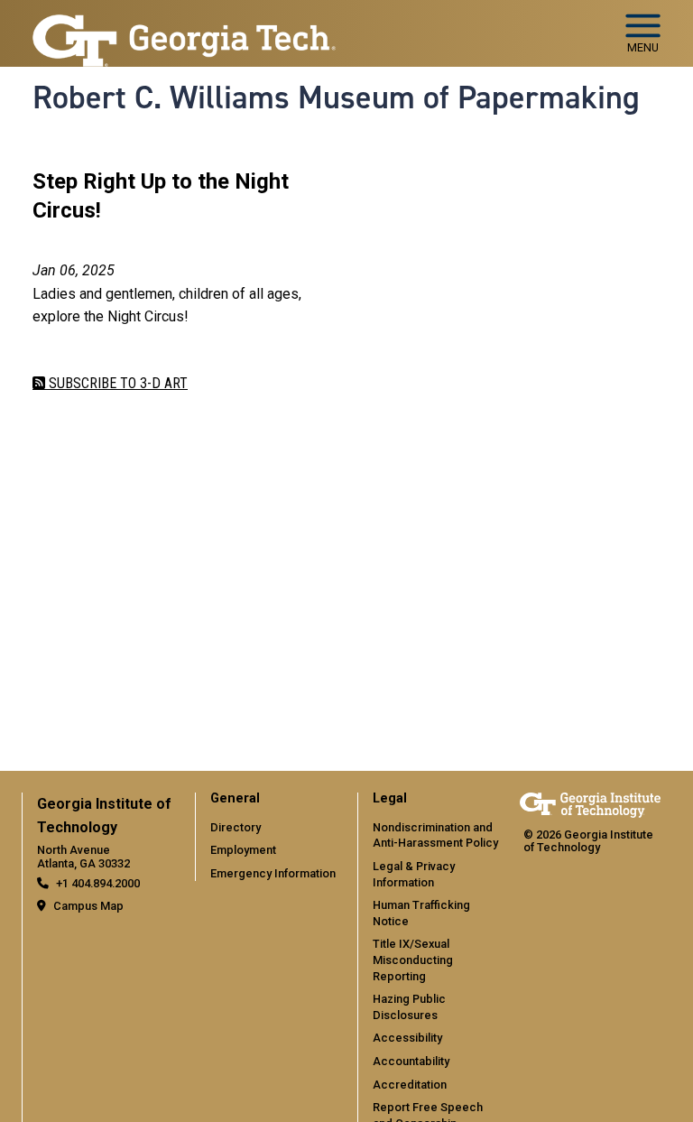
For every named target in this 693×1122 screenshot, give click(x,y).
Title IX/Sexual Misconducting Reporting (413, 959)
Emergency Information (273, 873)
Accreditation (410, 1084)
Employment (243, 850)
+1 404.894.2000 (98, 883)
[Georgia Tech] (590, 804)
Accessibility (407, 1037)
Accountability (411, 1061)
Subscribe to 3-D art (116, 383)
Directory (235, 827)
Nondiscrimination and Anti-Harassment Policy (435, 835)
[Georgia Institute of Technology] (184, 25)
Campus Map (88, 906)
